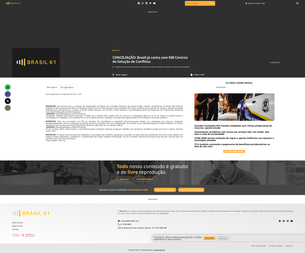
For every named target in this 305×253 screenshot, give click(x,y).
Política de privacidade (258, 246)
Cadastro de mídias (145, 179)
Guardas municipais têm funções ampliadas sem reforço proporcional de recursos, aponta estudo (233, 127)
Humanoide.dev (159, 250)
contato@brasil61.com (130, 221)
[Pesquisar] (212, 3)
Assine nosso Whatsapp (191, 190)
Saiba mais (124, 179)
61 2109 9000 (126, 224)
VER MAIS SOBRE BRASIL (234, 151)
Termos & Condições (276, 246)
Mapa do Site (17, 226)
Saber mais (223, 238)
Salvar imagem (121, 75)
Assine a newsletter (165, 190)
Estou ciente (209, 238)
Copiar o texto (199, 75)
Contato (15, 229)
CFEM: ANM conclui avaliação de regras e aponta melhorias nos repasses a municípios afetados (234, 139)
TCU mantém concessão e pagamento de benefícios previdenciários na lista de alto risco (232, 145)
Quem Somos (17, 222)
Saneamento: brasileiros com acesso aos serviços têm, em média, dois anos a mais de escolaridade (231, 133)
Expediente (289, 246)
